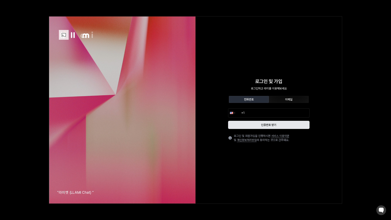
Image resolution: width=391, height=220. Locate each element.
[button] (232, 113)
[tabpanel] (269, 118)
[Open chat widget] (381, 210)
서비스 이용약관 (280, 136)
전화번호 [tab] (249, 99)
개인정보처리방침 (247, 140)
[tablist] (269, 99)
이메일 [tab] (288, 99)
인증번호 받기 (268, 124)
